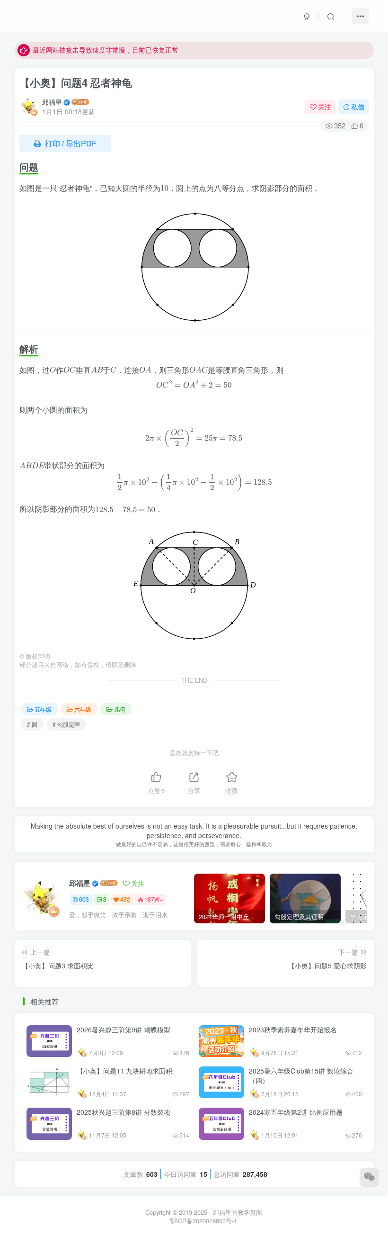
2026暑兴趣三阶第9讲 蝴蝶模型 (123, 1029)
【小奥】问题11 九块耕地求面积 (124, 1070)
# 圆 (32, 724)
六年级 (82, 709)
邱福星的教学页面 (237, 1212)
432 (125, 899)
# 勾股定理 (66, 724)
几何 (119, 709)
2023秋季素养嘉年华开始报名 (293, 1029)
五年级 (43, 709)
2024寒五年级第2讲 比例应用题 (296, 1112)
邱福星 (52, 102)
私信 (357, 106)
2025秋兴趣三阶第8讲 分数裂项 (123, 1112)
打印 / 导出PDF (70, 143)
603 (84, 899)
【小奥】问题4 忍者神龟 (75, 82)
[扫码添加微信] (369, 1177)
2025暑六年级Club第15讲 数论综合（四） (301, 1075)
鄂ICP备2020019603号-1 (203, 1220)
